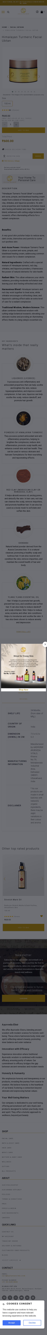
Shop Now (23, 690)
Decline (32, 1323)
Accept (11, 1323)
